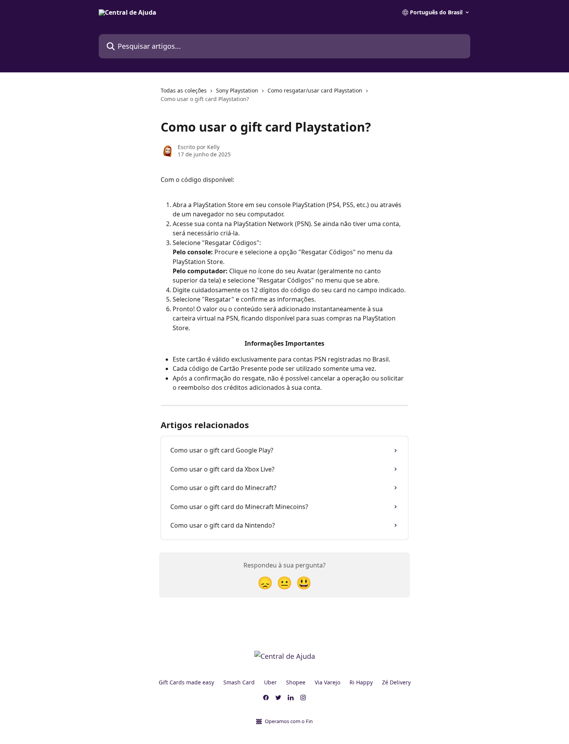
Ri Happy (361, 682)
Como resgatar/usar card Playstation (314, 90)
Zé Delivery (396, 682)
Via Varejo (327, 682)
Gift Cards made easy (186, 682)
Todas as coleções (184, 90)
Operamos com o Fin (289, 721)
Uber (270, 682)
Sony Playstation (237, 90)
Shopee (295, 682)
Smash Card (239, 682)
